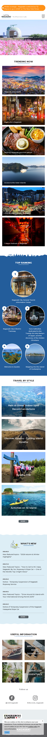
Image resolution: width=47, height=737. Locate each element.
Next (44, 36)
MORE (23, 521)
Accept (7, 732)
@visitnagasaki (12, 703)
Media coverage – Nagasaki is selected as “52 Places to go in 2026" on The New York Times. (21, 8)
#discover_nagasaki (35, 703)
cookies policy (33, 726)
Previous (3, 36)
